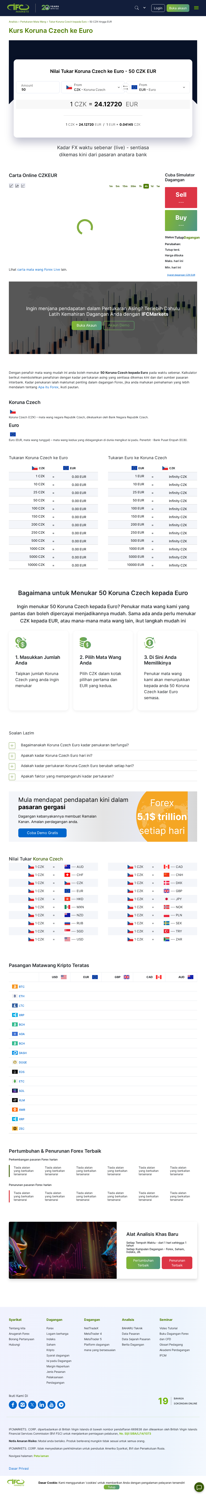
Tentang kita (17, 1328)
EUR (80, 891)
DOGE (23, 1062)
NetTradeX (91, 1328)
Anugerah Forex (19, 1333)
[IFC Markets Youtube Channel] (51, 1405)
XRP (21, 1015)
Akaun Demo (119, 325)
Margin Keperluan (57, 1366)
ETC (21, 1081)
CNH (179, 875)
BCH (22, 1024)
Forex (50, 1328)
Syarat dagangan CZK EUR (181, 274)
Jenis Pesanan (55, 1371)
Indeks (50, 1339)
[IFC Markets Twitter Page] (32, 1405)
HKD (80, 899)
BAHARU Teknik (132, 1328)
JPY (179, 899)
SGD (80, 931)
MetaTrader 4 (93, 1333)
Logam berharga (57, 1333)
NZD (80, 915)
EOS (22, 1072)
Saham (51, 1344)
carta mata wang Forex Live (38, 269)
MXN (80, 907)
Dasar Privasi (19, 1468)
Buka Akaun (87, 325)
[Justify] (137, 8)
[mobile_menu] (196, 7)
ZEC (21, 1128)
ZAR (179, 939)
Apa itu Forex (48, 387)
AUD (80, 867)
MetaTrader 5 (93, 1339)
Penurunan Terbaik (177, 1262)
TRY (179, 931)
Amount (27, 85)
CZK (80, 883)
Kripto (50, 1350)
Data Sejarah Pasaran (136, 1339)
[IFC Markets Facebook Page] (13, 1405)
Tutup (111, 1487)
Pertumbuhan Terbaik (143, 1262)
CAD (179, 867)
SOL (22, 1090)
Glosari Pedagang (171, 1344)
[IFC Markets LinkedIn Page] (42, 1405)
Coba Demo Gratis (42, 833)
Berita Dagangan (133, 1344)
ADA (22, 1034)
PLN (179, 915)
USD (80, 939)
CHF (80, 875)
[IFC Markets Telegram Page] (61, 1405)
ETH (21, 996)
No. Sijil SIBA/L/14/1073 (135, 1433)
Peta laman (41, 1456)
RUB (80, 923)
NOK (179, 907)
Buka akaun (178, 8)
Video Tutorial (168, 1328)
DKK (179, 883)
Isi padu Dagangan (58, 1361)
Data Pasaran (131, 1333)
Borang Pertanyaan (21, 1339)
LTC (21, 1005)
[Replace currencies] (126, 87)
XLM (22, 1100)
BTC (22, 986)
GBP (179, 891)
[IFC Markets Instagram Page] (23, 1405)
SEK (179, 923)
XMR (22, 1109)
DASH (23, 1053)
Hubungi (14, 1344)
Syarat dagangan (57, 1355)
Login (158, 8)
